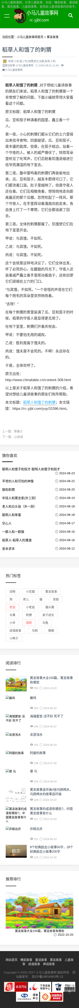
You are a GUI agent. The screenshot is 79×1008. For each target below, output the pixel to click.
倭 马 (33, 771)
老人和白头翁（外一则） (19, 506)
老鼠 (12, 607)
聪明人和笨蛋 (11, 515)
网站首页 (11, 959)
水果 (12, 615)
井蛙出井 (36, 829)
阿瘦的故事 (38, 753)
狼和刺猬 (8, 489)
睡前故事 (26, 959)
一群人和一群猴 (13, 532)
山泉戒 (18, 436)
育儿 (26, 599)
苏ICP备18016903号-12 (47, 976)
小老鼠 (30, 607)
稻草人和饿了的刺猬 (39, 403)
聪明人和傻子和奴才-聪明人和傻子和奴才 (31, 469)
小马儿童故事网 (40, 20)
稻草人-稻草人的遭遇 (17, 540)
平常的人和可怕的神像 (18, 481)
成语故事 (15, 630)
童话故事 (41, 959)
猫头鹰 (49, 607)
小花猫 (30, 591)
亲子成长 (48, 615)
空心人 (7, 523)
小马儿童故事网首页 (30, 37)
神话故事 (49, 964)
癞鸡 (33, 698)
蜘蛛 (51, 630)
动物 (12, 591)
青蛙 (56, 599)
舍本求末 (8, 548)
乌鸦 (35, 630)
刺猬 (29, 615)
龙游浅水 (36, 734)
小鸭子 (13, 638)
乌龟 (45, 622)
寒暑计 (18, 431)
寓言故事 (53, 37)
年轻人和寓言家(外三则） (20, 498)
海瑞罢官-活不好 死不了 (46, 716)
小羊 (12, 622)
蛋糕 (29, 622)
